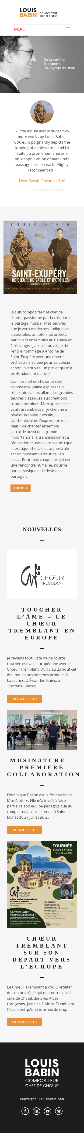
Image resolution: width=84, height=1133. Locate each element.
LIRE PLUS (20, 488)
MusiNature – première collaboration (44, 767)
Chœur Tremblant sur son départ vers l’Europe (42, 953)
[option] (42, 142)
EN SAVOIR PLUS (24, 699)
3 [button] (40, 190)
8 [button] (57, 190)
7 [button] (53, 190)
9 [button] (60, 190)
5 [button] (47, 190)
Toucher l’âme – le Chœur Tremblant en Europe (42, 624)
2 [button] (37, 190)
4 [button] (43, 190)
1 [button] (34, 190)
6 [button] (50, 190)
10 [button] (63, 190)
